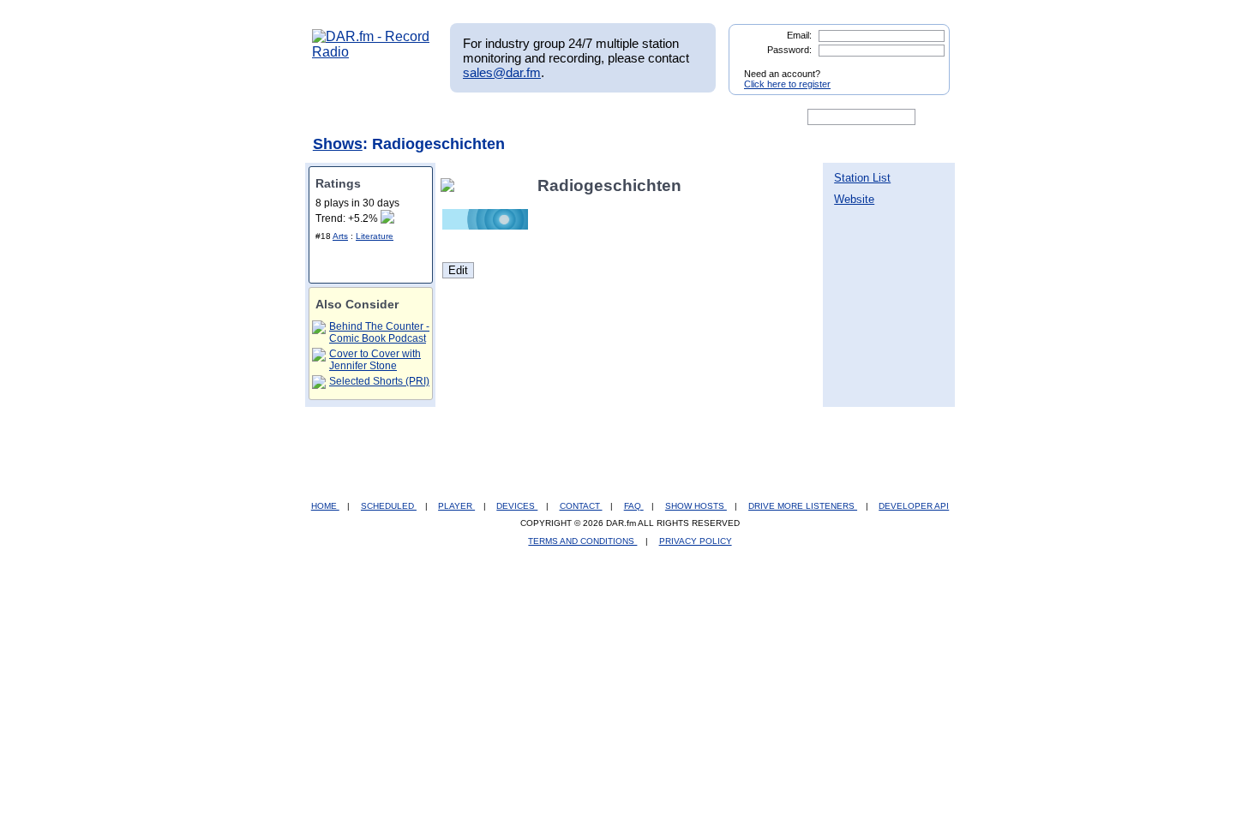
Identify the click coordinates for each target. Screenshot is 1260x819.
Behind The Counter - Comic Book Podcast (379, 332)
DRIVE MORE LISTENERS (802, 506)
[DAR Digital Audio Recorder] (341, 117)
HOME (325, 506)
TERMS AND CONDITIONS (582, 541)
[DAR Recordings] (425, 117)
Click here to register (787, 84)
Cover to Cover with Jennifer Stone (375, 360)
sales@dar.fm (502, 72)
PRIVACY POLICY (695, 541)
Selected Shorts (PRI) (379, 381)
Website (854, 199)
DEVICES (516, 506)
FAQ (634, 506)
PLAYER (456, 506)
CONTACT (581, 506)
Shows (338, 143)
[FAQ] (644, 117)
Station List (862, 177)
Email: (799, 35)
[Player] (508, 117)
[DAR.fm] (371, 52)
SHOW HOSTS (696, 506)
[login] (923, 67)
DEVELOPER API (914, 506)
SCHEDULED (389, 506)
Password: (789, 50)
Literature (374, 236)
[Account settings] (713, 117)
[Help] (579, 117)
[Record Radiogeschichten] (451, 185)
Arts (340, 236)
